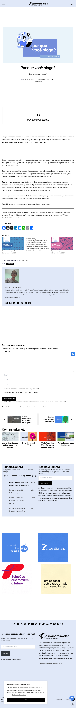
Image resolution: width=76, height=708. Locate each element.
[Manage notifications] (72, 704)
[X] (14, 303)
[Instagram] (6, 303)
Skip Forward (36, 476)
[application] (20, 476)
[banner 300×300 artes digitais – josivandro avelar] (53, 547)
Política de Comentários (34, 407)
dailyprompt (10, 263)
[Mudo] (24, 476)
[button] (72, 4)
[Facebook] (10, 303)
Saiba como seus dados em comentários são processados (48, 402)
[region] (26, 692)
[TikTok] (29, 303)
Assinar (5, 653)
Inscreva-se (45, 483)
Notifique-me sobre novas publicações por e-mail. (20, 392)
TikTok (64, 215)
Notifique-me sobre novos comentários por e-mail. (21, 389)
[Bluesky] (22, 303)
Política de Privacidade (19, 695)
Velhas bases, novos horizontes (66, 444)
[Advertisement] (38, 16)
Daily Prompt (38, 81)
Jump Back (33, 476)
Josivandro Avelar (28, 79)
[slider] (14, 475)
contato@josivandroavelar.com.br (50, 663)
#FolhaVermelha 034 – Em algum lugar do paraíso (47, 445)
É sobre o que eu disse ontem (12, 160)
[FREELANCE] (38, 244)
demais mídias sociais (12, 218)
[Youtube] (26, 303)
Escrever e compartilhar (9, 251)
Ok (26, 700)
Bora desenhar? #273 (28, 444)
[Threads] (18, 303)
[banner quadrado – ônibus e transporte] (17, 579)
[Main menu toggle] (3, 4)
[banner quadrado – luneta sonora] (56, 579)
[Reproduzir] (5, 476)
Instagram (56, 215)
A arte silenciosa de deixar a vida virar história (10, 445)
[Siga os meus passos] (62, 243)
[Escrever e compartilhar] (13, 243)
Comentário (6, 351)
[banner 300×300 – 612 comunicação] (17, 547)
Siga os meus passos (57, 251)
